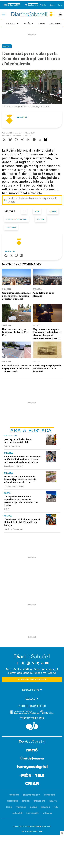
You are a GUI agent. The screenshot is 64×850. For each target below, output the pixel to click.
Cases (52, 5)
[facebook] (5, 255)
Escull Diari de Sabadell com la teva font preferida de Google (32, 200)
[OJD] (32, 726)
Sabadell (12, 23)
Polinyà (7, 515)
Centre (53, 211)
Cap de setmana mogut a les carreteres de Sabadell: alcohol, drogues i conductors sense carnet (47, 333)
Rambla (40, 219)
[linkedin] (21, 255)
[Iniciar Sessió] (60, 14)
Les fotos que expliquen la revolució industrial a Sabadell (47, 368)
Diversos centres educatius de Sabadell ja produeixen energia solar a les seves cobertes (20, 479)
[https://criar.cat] (32, 784)
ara (37, 211)
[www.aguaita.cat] (14, 795)
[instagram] (16, 255)
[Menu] (3, 14)
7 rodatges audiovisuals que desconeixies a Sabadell (18, 440)
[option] (32, 89)
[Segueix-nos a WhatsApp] (33, 663)
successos (11, 227)
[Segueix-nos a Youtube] (47, 663)
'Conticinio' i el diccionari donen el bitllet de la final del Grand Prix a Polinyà (22, 522)
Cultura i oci (55, 23)
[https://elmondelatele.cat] (32, 775)
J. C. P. (6, 508)
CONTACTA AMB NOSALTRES (32, 679)
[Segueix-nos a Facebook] (17, 663)
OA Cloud (38, 831)
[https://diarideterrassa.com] (32, 758)
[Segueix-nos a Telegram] (37, 663)
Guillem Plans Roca (12, 446)
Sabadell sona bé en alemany (43, 294)
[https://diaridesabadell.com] (32, 742)
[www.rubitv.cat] (56, 807)
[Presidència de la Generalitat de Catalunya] (24, 712)
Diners (42, 23)
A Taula (43, 5)
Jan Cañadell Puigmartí (13, 466)
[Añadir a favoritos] (45, 139)
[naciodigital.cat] (31, 795)
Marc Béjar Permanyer (13, 528)
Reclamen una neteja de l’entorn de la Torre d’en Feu (15, 332)
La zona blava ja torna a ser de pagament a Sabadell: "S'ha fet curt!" (16, 368)
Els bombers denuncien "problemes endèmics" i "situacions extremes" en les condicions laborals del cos (22, 459)
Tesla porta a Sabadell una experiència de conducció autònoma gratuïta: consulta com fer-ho (21, 500)
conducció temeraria (16, 219)
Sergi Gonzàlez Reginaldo (14, 486)
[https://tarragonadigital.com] (32, 767)
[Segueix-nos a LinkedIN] (42, 663)
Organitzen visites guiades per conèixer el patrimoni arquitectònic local (16, 296)
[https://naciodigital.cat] (32, 750)
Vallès (29, 23)
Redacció (22, 117)
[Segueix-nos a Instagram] (28, 663)
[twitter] (11, 255)
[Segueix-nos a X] (23, 663)
